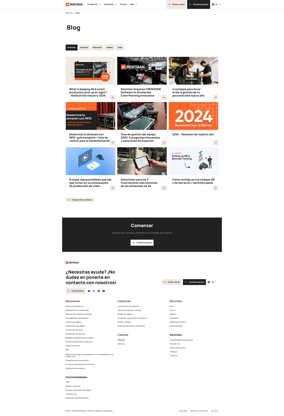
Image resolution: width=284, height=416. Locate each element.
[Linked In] (98, 291)
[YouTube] (103, 291)
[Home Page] (74, 4)
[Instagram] (94, 291)
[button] (94, 4)
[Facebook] (89, 291)
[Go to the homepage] (72, 262)
